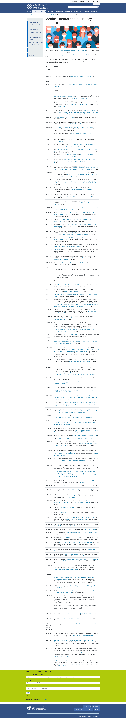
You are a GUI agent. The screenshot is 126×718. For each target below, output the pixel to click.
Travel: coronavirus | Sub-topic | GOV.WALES (65, 73)
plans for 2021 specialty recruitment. (75, 124)
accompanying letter (70, 497)
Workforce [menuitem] (50, 11)
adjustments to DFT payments (81, 502)
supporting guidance (77, 555)
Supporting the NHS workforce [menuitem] (34, 49)
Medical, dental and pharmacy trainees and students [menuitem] (34, 24)
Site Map (96, 709)
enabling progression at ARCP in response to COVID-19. (70, 141)
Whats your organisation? (32, 685)
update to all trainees (89, 110)
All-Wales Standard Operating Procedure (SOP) (83, 435)
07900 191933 (62, 106)
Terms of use (89, 709)
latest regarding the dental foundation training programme (72, 460)
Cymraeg (97, 4)
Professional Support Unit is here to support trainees (69, 660)
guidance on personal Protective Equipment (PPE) (74, 55)
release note (83, 482)
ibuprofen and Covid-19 (67, 507)
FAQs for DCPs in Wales (89, 529)
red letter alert (69, 519)
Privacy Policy (87, 706)
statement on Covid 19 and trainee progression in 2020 (69, 263)
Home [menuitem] (29, 11)
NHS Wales (73, 1)
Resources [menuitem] (86, 11)
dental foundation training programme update (66, 485)
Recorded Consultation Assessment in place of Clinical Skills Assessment (72, 196)
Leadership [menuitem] (59, 11)
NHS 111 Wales (95, 1)
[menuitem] (45, 11)
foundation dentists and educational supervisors (82, 517)
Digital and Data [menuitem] (69, 11)
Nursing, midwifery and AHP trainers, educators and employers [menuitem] (36, 44)
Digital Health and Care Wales (90, 716)
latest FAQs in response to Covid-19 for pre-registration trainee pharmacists (75, 623)
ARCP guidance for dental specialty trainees (78, 452)
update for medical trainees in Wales (65, 117)
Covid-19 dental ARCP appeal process (63, 453)
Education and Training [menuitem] (38, 11)
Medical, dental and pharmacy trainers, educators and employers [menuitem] (35, 31)
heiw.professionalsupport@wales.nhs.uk (77, 104)
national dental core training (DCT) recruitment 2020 (77, 489)
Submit (28, 692)
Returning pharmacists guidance (78, 652)
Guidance (56, 249)
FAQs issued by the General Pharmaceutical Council (72, 618)
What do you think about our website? (35, 674)
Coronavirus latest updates (61, 656)
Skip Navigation (87, 4)
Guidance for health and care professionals (80, 76)
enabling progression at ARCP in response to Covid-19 (67, 246)
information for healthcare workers (70, 537)
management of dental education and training (65, 569)
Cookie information (79, 709)
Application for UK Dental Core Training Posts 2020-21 (68, 525)
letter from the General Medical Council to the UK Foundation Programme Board (75, 127)
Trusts (88, 1)
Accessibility (96, 706)
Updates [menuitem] (93, 11)
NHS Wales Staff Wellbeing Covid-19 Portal (72, 50)
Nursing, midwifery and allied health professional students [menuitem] (35, 37)
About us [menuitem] (78, 11)
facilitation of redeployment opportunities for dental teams (82, 532)
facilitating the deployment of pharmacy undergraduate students (77, 613)
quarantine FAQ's (71, 96)
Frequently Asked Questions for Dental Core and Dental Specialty (75, 542)
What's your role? (30, 680)
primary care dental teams (70, 554)
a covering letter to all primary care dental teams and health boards (73, 438)
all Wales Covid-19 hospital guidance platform (80, 268)
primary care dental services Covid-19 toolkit (85, 480)
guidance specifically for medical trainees (79, 361)
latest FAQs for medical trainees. (70, 334)
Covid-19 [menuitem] (30, 19)
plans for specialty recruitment (71, 291)
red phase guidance (64, 512)
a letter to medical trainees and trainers (75, 258)
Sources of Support (72, 154)
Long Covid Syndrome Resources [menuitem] (34, 54)
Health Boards (81, 1)
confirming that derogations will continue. (78, 98)
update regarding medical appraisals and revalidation (69, 284)
